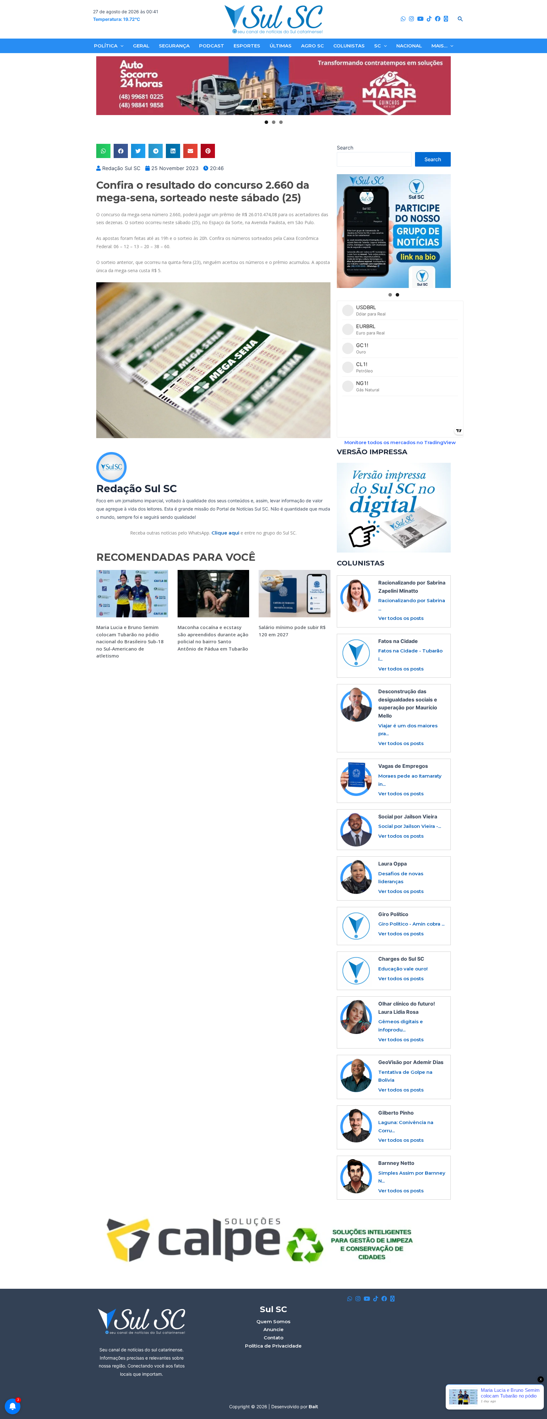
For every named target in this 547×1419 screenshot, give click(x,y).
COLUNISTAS (349, 46)
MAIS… (439, 46)
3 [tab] (281, 122)
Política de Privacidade (273, 1346)
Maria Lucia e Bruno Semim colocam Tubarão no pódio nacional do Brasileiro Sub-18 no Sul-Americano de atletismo (130, 641)
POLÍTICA (105, 46)
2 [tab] (273, 122)
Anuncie (273, 1329)
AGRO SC (312, 46)
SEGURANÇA (174, 46)
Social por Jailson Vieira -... (409, 826)
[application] (120, 46)
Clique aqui (225, 533)
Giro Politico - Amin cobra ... (411, 924)
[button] (103, 151)
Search (345, 147)
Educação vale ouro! (403, 969)
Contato (273, 1338)
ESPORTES (247, 46)
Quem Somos (273, 1321)
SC (377, 46)
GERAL (141, 46)
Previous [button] (103, 86)
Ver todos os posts (401, 618)
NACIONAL (409, 46)
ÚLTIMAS (281, 46)
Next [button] (443, 86)
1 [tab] (266, 122)
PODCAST (211, 46)
